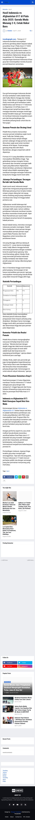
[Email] (27, 476)
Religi (4, 781)
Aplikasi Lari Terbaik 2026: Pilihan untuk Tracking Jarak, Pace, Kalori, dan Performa (24, 505)
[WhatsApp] (19, 476)
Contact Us (18, 817)
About (12, 817)
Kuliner (5, 774)
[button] (2, 2)
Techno (5, 772)
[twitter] (13, 804)
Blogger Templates (16, 812)
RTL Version (26, 817)
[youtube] (17, 804)
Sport (10, 9)
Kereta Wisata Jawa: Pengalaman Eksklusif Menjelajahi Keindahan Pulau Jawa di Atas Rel (17, 687)
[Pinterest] (23, 476)
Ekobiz (4, 776)
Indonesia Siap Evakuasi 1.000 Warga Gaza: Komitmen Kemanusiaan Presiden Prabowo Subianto (23, 720)
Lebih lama (30, 560)
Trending (5, 770)
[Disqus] (17, 583)
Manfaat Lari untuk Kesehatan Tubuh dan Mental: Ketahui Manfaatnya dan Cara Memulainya (9, 506)
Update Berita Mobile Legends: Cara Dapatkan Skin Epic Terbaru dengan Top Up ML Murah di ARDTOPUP (23, 709)
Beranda (5, 9)
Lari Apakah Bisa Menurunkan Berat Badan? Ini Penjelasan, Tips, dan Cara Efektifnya (9, 530)
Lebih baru (5, 560)
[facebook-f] (9, 804)
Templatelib (17, 813)
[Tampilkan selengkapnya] (4, 480)
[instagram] (21, 804)
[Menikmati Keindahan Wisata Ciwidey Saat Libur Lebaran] (8, 700)
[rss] (25, 804)
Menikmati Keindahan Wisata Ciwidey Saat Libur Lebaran (23, 698)
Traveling (5, 777)
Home (6, 817)
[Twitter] (16, 476)
